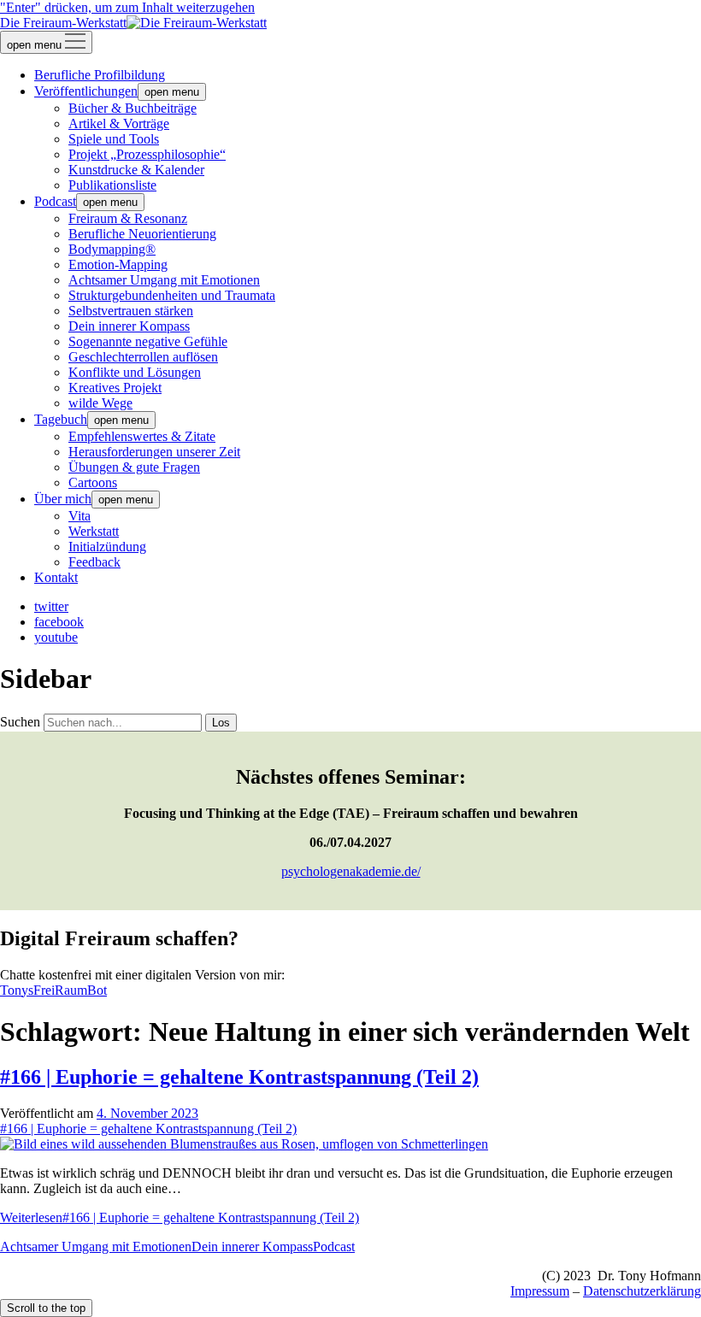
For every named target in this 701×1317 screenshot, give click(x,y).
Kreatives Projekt (115, 387)
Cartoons (92, 482)
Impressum (539, 1291)
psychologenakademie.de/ (351, 871)
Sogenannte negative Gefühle (147, 341)
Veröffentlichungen (86, 91)
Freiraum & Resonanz (127, 218)
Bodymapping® (112, 249)
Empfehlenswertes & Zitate (141, 436)
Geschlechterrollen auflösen (143, 357)
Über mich (62, 498)
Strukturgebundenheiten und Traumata (171, 295)
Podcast (55, 201)
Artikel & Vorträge (118, 123)
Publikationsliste (112, 185)
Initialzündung (107, 546)
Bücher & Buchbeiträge (132, 108)
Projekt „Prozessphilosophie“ (147, 154)
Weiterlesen (179, 1217)
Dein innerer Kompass (129, 326)
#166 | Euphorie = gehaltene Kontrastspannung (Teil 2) (239, 1077)
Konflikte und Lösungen (134, 372)
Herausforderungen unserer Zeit (154, 451)
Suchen (20, 721)
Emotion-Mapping (118, 264)
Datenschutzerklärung (642, 1291)
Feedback (94, 562)
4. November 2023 (147, 1113)
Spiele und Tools (113, 139)
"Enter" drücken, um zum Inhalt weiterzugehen (127, 7)
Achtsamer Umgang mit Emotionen (164, 280)
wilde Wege (100, 403)
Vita (79, 516)
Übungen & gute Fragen (134, 467)
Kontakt (56, 577)
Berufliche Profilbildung (99, 75)
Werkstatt (93, 531)
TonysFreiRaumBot (53, 990)
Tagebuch (60, 419)
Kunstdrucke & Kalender (136, 169)
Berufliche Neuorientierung (142, 233)
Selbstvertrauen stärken (130, 310)
